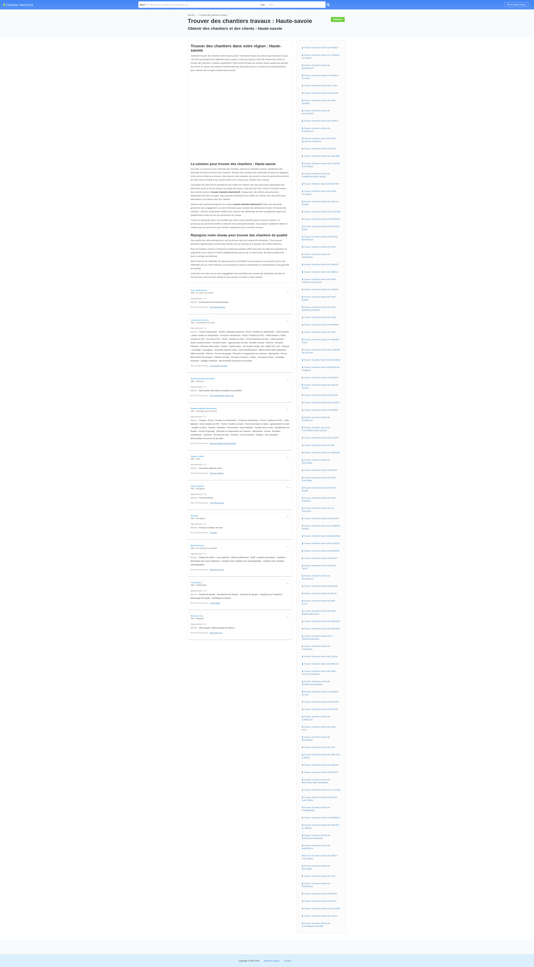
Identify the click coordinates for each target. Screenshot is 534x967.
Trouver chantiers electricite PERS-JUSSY (319, 602)
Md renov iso (216, 632)
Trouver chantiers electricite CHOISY (321, 916)
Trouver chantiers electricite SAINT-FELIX (319, 728)
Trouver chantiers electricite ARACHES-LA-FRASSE (321, 826)
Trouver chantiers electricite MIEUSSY (321, 663)
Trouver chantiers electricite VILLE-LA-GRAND (320, 203)
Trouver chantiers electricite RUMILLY (321, 120)
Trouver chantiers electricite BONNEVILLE (316, 129)
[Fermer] (523, 927)
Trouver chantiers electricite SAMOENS (322, 621)
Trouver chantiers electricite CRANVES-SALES (321, 341)
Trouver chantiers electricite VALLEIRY (321, 518)
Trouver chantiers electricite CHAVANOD (316, 647)
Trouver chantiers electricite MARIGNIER (316, 255)
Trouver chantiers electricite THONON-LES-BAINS (321, 56)
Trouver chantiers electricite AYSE (319, 747)
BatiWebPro (508, 952)
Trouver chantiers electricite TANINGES (322, 452)
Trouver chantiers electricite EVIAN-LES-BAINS (319, 192)
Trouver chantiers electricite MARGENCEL (316, 847)
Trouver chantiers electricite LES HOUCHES (318, 509)
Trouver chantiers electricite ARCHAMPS (316, 867)
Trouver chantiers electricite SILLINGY (321, 437)
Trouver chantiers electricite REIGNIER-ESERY (321, 228)
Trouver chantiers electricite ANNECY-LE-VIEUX (320, 77)
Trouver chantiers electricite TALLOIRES (322, 908)
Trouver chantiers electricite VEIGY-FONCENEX (319, 479)
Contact (287, 961)
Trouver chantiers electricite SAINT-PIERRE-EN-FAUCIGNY (319, 281)
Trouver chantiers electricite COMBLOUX (316, 718)
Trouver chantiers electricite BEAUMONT (316, 738)
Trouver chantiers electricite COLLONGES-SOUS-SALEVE (316, 429)
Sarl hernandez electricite (222, 395)
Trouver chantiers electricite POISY (320, 247)
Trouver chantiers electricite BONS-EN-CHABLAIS (321, 368)
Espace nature (216, 473)
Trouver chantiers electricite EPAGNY (321, 395)
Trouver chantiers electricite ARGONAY (322, 628)
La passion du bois (218, 365)
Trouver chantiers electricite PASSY (320, 148)
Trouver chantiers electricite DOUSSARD (316, 461)
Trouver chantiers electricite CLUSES (321, 85)
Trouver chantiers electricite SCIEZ (320, 332)
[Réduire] (518, 927)
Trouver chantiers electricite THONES (321, 289)
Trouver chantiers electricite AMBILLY (321, 272)
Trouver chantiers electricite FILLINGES (322, 543)
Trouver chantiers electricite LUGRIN (321, 656)
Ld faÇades (215, 603)
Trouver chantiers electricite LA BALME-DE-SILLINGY (321, 351)
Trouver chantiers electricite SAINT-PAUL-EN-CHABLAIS (319, 672)
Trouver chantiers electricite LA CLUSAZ (322, 789)
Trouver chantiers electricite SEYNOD (321, 93)
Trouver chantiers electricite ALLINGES (321, 402)
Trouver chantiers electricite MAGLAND (322, 536)
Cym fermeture (217, 502)
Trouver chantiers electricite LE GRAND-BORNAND (317, 637)
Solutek (213, 532)
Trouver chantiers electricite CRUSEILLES (316, 419)
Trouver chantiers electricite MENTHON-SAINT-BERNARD (316, 781)
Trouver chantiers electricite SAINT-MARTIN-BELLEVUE (319, 612)
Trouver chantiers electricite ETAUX (320, 901)
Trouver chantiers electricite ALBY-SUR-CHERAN (321, 756)
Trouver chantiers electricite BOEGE (320, 893)
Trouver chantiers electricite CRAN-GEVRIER (319, 102)
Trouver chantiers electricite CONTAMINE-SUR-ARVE (316, 924)
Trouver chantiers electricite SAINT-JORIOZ (319, 298)
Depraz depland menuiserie (223, 443)
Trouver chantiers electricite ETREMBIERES (316, 809)
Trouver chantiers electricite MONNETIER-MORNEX (316, 683)
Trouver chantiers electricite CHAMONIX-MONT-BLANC (316, 175)
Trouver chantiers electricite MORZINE (321, 550)
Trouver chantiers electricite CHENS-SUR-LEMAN (320, 857)
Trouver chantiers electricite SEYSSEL (321, 709)
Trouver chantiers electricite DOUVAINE (322, 360)
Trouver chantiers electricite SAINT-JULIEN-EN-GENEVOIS (319, 140)
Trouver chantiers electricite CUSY (319, 876)
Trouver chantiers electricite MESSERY (321, 701)
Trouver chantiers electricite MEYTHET (321, 183)
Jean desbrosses (217, 307)
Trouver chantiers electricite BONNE (321, 586)
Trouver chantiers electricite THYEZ (320, 317)
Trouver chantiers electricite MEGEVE (321, 377)
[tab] (240, 291)
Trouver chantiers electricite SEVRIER (321, 410)
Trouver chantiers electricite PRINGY (321, 470)
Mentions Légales (272, 961)
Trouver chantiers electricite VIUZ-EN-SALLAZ (320, 386)
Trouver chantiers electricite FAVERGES (322, 219)
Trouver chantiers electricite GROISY (321, 558)
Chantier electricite (19, 5)
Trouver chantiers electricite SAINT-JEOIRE (319, 489)
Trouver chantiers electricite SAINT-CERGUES (319, 499)
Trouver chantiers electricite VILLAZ (320, 593)
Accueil (191, 15)
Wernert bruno (217, 569)
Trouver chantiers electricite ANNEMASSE (316, 66)
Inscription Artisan (517, 4)
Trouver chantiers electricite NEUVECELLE (316, 577)
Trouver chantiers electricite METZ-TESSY (319, 567)
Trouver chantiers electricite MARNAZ (321, 324)
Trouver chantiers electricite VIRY (319, 445)
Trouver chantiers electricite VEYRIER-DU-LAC (320, 693)
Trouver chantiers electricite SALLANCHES (316, 112)
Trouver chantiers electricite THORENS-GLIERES (321, 527)
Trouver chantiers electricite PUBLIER (321, 264)
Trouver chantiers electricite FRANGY (321, 772)
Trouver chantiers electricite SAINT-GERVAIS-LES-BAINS (319, 308)
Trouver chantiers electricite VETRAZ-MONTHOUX (320, 238)
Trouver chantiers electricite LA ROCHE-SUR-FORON (321, 165)
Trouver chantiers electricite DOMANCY (322, 817)
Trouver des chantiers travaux (213, 15)
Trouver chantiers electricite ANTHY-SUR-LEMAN (320, 799)
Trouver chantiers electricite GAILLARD (322, 156)
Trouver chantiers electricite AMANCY (321, 765)
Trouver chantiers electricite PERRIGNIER (316, 885)
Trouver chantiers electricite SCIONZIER (322, 211)
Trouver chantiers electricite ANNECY (321, 47)
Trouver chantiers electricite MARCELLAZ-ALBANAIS (316, 837)
